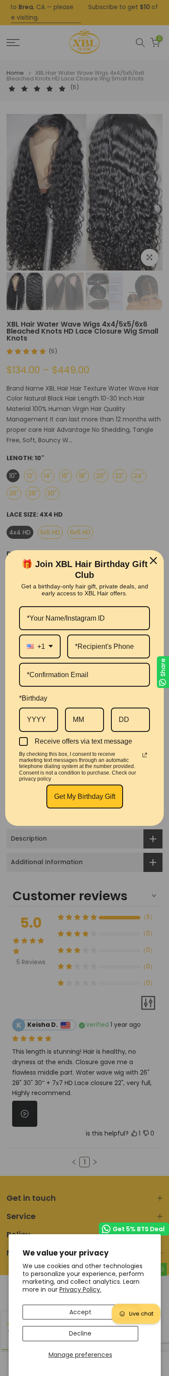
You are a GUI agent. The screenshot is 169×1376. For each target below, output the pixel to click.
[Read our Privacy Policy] (145, 755)
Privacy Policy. (80, 1289)
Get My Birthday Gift (84, 796)
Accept (80, 1312)
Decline (80, 1333)
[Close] (153, 560)
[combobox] (40, 646)
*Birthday (33, 698)
